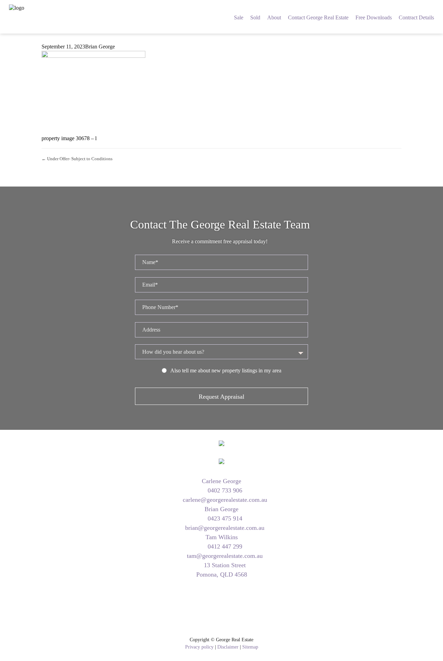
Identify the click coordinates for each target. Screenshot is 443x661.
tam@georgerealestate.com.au (224, 555)
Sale (238, 17)
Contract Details (416, 17)
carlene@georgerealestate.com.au (224, 499)
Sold (255, 17)
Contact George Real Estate (318, 17)
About (274, 17)
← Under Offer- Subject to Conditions (77, 158)
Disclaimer (227, 647)
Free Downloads (373, 17)
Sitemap (250, 647)
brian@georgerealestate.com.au (223, 527)
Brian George (100, 46)
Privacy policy (199, 647)
